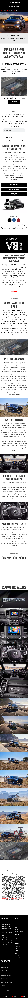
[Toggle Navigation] (26, 10)
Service (16, 936)
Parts (16, 938)
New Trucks (17, 920)
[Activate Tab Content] (9, 220)
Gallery (14, 40)
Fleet (16, 927)
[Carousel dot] (12, 291)
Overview (3, 38)
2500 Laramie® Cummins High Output (6, 940)
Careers (16, 950)
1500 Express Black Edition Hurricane (5, 923)
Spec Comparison (20, 38)
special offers (19, 67)
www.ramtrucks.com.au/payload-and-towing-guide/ (12, 898)
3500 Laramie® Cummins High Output (7, 943)
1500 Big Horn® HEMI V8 (6, 920)
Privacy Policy (18, 955)
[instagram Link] (9, 961)
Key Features (11, 38)
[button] (14, 599)
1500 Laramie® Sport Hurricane (6, 929)
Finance (16, 929)
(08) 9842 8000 (7, 970)
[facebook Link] (2, 961)
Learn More (14, 102)
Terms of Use (18, 957)
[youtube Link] (7, 961)
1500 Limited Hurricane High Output (6, 936)
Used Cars (17, 925)
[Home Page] (14, 2)
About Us (17, 948)
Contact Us (17, 946)
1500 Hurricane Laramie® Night (7, 932)
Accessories (17, 940)
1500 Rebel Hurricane (6, 926)
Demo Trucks (18, 923)
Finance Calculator (19, 931)
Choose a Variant (8, 138)
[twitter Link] (5, 961)
